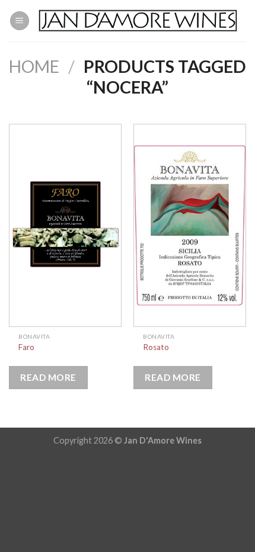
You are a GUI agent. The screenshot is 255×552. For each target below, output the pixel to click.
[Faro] (65, 225)
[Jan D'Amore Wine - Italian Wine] (138, 20)
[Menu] (19, 21)
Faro (26, 347)
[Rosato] (189, 225)
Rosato (156, 347)
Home (34, 66)
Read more (48, 377)
